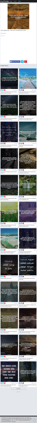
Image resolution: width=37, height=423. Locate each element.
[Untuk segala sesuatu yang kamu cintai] (27, 371)
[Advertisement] (18, 48)
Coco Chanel (16, 356)
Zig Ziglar (16, 143)
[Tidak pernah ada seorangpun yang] (9, 212)
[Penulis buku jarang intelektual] (27, 291)
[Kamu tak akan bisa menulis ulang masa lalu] (9, 291)
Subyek (19, 1)
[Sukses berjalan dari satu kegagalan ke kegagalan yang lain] (27, 345)
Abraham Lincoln (33, 356)
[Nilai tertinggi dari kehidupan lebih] (9, 318)
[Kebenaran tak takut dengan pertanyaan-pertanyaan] (27, 132)
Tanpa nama (34, 143)
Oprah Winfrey (34, 329)
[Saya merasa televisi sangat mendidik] (9, 185)
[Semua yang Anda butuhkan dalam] (9, 238)
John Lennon (3, 33)
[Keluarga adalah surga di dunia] (9, 265)
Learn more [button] (14, 421)
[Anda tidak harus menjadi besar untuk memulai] (9, 132)
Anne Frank (16, 223)
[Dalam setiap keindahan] (27, 158)
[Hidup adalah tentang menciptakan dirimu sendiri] (9, 371)
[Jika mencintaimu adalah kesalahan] (9, 158)
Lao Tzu (35, 116)
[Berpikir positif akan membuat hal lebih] (27, 212)
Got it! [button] (34, 420)
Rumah (11, 1)
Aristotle (16, 329)
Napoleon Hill (34, 276)
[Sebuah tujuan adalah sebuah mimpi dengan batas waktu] (27, 265)
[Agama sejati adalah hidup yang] (27, 78)
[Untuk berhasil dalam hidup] (27, 185)
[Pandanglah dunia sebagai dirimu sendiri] (27, 105)
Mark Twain (34, 196)
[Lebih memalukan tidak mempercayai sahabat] (9, 105)
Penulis (15, 1)
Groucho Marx (15, 196)
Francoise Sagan (33, 303)
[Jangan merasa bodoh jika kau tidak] (9, 78)
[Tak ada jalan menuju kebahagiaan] (27, 238)
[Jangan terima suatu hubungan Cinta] (27, 318)
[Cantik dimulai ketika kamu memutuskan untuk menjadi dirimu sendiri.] (9, 345)
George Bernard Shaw (14, 276)
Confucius (16, 116)
